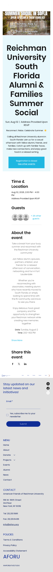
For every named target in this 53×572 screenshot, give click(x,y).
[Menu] (46, 4)
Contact (7, 479)
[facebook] (48, 388)
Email (9, 401)
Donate (7, 455)
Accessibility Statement (15, 550)
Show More (16, 340)
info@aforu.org (11, 524)
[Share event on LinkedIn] (25, 364)
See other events (26, 163)
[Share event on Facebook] (12, 364)
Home (6, 445)
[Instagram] (48, 383)
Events (6, 464)
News (5, 474)
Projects (7, 459)
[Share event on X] (19, 364)
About (6, 450)
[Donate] (14, 455)
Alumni (6, 469)
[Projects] (14, 460)
